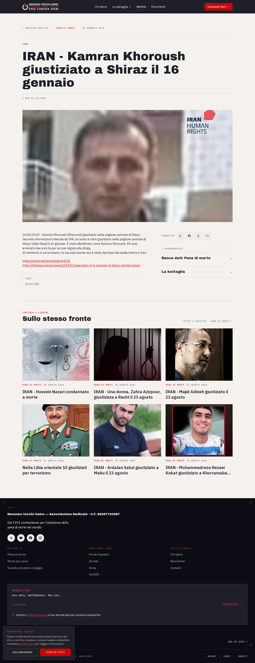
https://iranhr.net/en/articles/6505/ (46, 261)
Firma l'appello (99, 554)
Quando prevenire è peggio (25, 568)
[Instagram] (40, 538)
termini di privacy (37, 615)
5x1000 (94, 574)
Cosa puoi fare (217, 6)
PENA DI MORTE (65, 28)
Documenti (158, 6)
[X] (11, 538)
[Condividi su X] (198, 235)
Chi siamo (101, 6)
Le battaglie (120, 7)
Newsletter (177, 561)
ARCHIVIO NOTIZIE (35, 28)
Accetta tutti (55, 652)
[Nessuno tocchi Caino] (40, 6)
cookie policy (27, 643)
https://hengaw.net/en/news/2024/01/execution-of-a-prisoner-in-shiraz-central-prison (81, 265)
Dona (92, 568)
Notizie (141, 6)
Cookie (227, 656)
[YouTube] (21, 538)
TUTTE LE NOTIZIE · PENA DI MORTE (208, 321)
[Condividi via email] (207, 235)
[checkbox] (13, 615)
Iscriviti (93, 561)
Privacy (212, 656)
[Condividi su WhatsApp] (180, 235)
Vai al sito (238, 641)
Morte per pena (17, 561)
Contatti (175, 568)
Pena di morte (16, 554)
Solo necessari (22, 652)
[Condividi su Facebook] (189, 235)
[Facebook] (30, 538)
